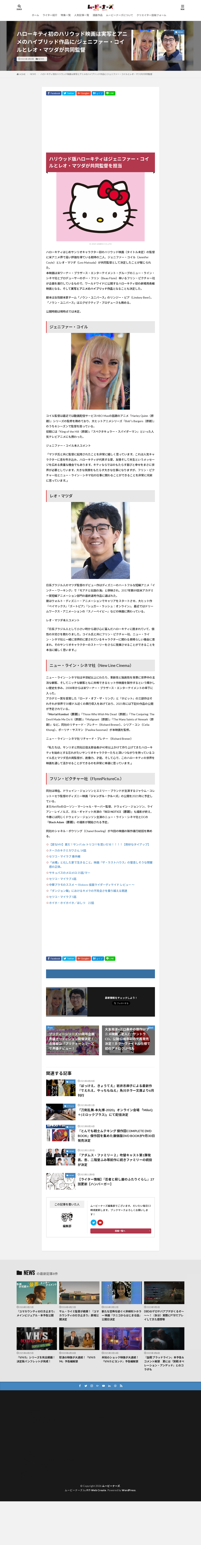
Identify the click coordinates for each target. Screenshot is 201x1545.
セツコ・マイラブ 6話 (62, 878)
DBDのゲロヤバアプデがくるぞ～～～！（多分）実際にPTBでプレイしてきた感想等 (164, 1315)
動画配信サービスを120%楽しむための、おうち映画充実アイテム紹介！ (60, 1464)
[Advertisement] (100, 124)
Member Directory (30, 1402)
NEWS (41, 59)
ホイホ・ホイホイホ (31, 1444)
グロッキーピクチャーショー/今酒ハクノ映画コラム (49, 1432)
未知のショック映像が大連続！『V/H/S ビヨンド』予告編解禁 (120, 1359)
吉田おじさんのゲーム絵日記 (36, 1467)
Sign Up (24, 1415)
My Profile (26, 1407)
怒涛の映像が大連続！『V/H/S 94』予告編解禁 (77, 1359)
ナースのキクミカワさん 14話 (67, 850)
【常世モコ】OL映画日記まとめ (38, 1420)
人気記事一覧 (81, 15)
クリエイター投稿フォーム (151, 15)
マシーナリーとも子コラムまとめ (39, 1447)
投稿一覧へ (120, 1231)
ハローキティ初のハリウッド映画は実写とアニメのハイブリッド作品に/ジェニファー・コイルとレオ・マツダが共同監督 (96, 74)
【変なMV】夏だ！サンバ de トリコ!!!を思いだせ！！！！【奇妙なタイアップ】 (100, 844)
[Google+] (83, 93)
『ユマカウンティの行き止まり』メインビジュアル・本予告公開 (36, 1313)
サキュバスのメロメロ (32, 1434)
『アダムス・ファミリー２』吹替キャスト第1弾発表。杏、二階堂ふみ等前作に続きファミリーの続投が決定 (115, 1160)
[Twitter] (69, 93)
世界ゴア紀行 (27, 1454)
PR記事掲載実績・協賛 (33, 1410)
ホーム (35, 15)
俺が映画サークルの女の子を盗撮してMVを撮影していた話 (53, 1459)
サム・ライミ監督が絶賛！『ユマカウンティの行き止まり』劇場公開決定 (79, 1315)
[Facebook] (54, 93)
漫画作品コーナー (30, 1472)
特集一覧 (66, 15)
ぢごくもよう (27, 1424)
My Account (26, 1405)
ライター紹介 (50, 15)
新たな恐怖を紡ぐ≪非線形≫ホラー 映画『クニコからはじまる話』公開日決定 (122, 1315)
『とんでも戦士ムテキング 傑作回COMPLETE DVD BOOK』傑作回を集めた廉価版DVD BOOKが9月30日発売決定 (116, 1135)
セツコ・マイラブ (30, 1439)
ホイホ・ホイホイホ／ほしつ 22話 (71, 903)
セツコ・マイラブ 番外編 (64, 856)
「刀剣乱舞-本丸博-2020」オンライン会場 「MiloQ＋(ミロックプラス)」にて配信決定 (115, 1112)
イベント (70, 1106)
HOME (22, 74)
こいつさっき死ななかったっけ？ (39, 1422)
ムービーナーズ (111, 1485)
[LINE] (110, 93)
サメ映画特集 (27, 1437)
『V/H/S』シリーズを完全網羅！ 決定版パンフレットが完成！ (37, 1359)
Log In (23, 1400)
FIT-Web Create (96, 1490)
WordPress (129, 1490)
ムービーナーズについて (119, 15)
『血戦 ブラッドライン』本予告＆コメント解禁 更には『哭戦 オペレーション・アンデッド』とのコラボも (164, 1363)
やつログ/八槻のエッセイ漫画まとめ (40, 1427)
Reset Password (29, 1412)
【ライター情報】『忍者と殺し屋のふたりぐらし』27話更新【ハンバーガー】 (116, 1181)
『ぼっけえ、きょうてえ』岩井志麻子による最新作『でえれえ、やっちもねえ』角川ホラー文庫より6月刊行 (116, 1090)
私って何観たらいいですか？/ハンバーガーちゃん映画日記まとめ (56, 1476)
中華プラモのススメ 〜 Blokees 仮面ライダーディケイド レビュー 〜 (91, 884)
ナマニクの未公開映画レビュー (37, 1442)
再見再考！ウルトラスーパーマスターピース (45, 1462)
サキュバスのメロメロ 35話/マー (69, 872)
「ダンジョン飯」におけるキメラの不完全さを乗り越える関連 (88, 890)
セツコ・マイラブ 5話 (62, 896)
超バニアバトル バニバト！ (35, 1479)
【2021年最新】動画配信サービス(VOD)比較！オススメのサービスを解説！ (64, 1417)
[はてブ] (98, 93)
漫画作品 (98, 15)
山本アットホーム (30, 1469)
